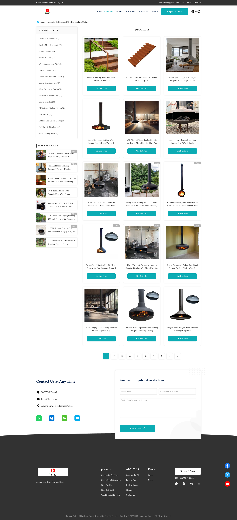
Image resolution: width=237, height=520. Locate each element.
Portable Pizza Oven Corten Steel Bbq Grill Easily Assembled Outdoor (61, 155)
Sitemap (129, 490)
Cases (150, 475)
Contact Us (143, 11)
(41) (47, 70)
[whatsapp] (42, 420)
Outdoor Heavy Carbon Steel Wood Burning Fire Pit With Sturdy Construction (182, 143)
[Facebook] (227, 466)
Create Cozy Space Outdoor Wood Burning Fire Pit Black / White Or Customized (101, 143)
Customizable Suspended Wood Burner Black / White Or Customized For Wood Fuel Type (182, 206)
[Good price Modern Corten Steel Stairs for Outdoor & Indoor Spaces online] (142, 55)
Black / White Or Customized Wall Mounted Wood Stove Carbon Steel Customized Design (101, 206)
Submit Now (136, 428)
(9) (48, 133)
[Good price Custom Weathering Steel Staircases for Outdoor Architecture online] (101, 55)
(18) (45, 114)
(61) (50, 89)
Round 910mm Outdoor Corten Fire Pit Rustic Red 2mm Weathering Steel (62, 180)
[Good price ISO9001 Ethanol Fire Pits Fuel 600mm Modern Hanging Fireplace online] (41, 230)
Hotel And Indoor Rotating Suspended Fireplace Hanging (59, 167)
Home (98, 11)
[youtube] (227, 484)
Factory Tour (131, 480)
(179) (47, 51)
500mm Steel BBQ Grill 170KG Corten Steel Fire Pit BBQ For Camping (60, 205)
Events (154, 11)
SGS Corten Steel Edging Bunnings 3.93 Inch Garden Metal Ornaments (61, 217)
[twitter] (227, 475)
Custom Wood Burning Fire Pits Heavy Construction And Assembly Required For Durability (101, 268)
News (150, 480)
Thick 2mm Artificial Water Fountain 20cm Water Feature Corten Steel (59, 193)
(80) (51, 77)
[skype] (55, 420)
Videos (119, 11)
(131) (50, 64)
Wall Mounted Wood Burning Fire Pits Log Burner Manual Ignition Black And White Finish (141, 143)
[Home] (47, 11)
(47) (49, 83)
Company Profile (132, 475)
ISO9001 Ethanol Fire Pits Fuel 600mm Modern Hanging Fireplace (61, 230)
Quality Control (132, 485)
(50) (49, 127)
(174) (47, 58)
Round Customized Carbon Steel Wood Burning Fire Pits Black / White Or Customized (182, 268)
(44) (47, 102)
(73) (50, 45)
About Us (130, 11)
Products (108, 11)
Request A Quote (174, 11)
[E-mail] (80, 420)
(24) (52, 108)
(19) (51, 121)
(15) (50, 96)
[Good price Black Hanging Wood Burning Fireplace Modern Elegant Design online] (101, 305)
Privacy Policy (71, 516)
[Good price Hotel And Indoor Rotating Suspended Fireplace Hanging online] (41, 168)
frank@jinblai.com (49, 399)
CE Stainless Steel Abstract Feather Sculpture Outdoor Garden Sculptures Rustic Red (61, 243)
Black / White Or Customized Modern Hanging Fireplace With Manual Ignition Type (142, 268)
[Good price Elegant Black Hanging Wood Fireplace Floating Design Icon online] (182, 305)
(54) (49, 39)
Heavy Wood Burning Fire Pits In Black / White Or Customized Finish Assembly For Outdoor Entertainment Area (141, 206)
